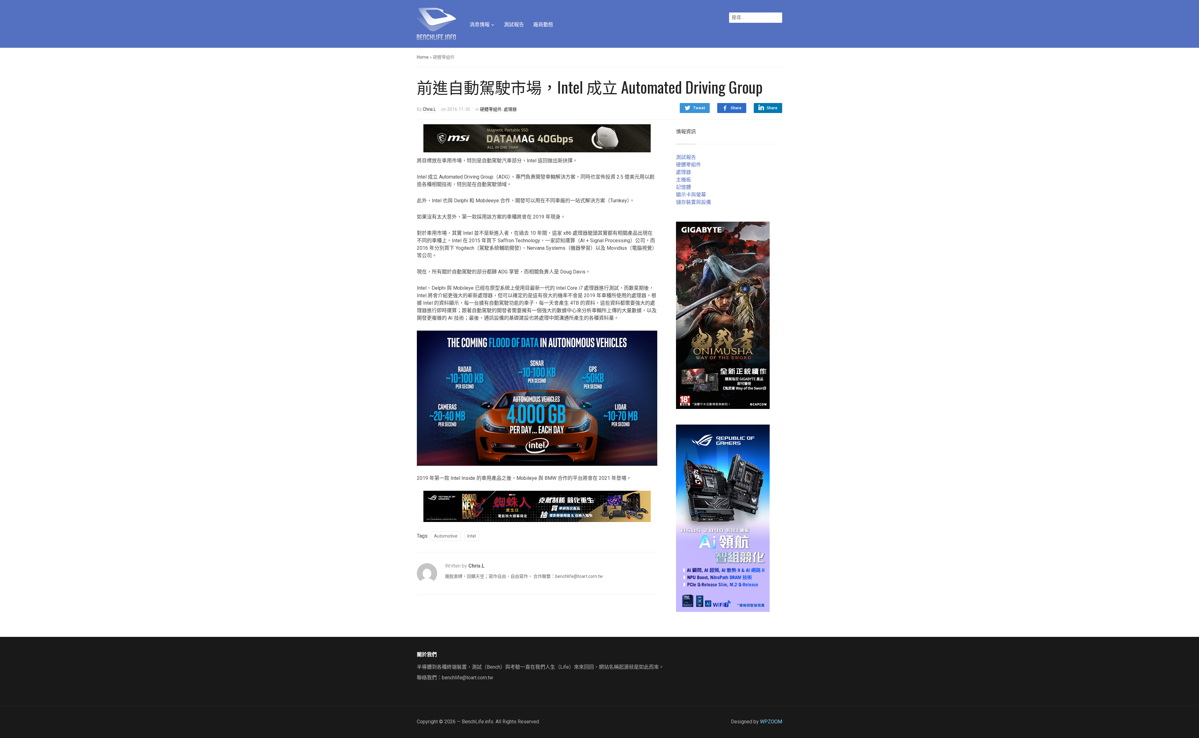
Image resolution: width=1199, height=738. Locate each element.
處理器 (510, 109)
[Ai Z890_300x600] (723, 518)
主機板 (683, 180)
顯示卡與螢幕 (691, 195)
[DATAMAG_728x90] (537, 138)
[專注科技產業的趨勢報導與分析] (436, 23)
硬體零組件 (491, 109)
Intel (471, 536)
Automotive (445, 536)
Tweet (699, 108)
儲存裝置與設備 (693, 202)
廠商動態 (543, 24)
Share (736, 108)
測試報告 (514, 24)
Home (423, 57)
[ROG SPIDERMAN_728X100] (537, 506)
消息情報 (480, 24)
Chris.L (429, 109)
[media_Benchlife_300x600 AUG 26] (723, 315)
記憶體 (683, 187)
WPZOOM (771, 722)
